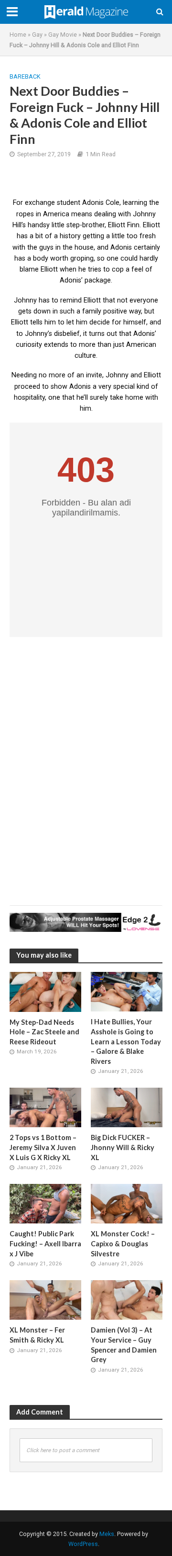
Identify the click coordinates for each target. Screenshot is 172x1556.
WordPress (83, 1543)
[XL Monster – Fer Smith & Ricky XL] (45, 1299)
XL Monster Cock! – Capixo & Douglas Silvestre (123, 1243)
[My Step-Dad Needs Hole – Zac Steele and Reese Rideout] (45, 991)
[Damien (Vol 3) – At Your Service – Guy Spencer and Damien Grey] (126, 1299)
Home (18, 34)
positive (115, 311)
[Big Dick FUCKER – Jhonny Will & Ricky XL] (126, 1107)
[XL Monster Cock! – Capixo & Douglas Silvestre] (126, 1203)
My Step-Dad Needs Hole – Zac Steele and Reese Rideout (44, 1032)
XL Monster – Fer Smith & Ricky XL (37, 1335)
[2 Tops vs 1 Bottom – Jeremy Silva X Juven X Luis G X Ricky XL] (45, 1107)
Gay (37, 34)
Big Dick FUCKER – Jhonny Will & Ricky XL (122, 1147)
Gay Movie (62, 34)
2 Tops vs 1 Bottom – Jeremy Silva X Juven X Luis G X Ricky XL (43, 1147)
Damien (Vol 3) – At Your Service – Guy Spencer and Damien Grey (124, 1345)
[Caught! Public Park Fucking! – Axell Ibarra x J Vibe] (45, 1203)
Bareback (25, 76)
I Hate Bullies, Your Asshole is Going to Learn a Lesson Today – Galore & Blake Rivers (126, 1041)
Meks (106, 1533)
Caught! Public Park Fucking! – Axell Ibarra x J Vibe (45, 1243)
